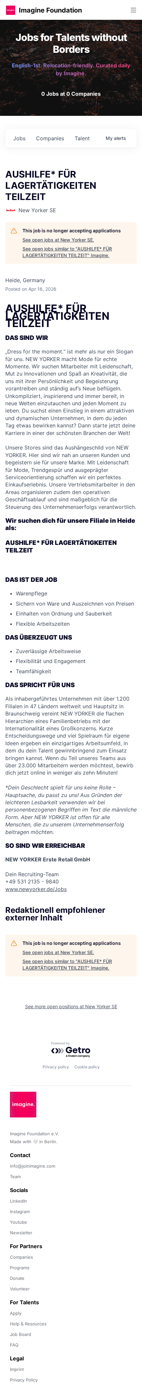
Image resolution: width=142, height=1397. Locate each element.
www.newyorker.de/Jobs (36, 889)
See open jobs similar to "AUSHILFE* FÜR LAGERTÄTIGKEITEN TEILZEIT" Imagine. (67, 252)
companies (50, 138)
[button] (10, 10)
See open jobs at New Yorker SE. (58, 240)
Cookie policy (87, 1066)
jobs (19, 138)
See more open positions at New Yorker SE (71, 1006)
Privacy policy (56, 1066)
